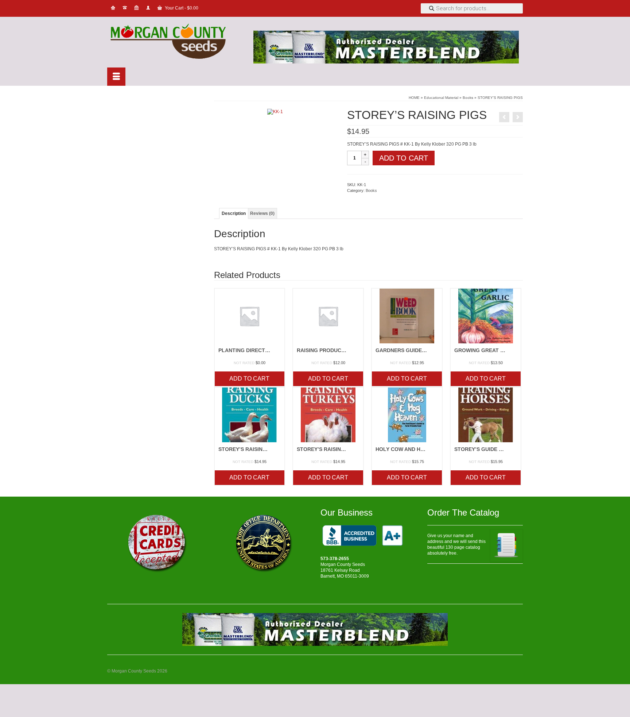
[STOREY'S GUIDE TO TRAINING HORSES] (518, 117)
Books (371, 190)
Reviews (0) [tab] (262, 213)
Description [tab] (234, 213)
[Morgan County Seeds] (172, 42)
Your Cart (181, 8)
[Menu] (116, 77)
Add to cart (403, 158)
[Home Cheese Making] (504, 117)
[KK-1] (275, 111)
